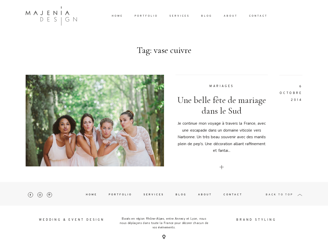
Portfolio (146, 16)
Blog (206, 16)
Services (179, 16)
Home (117, 16)
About (231, 16)
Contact (258, 16)
